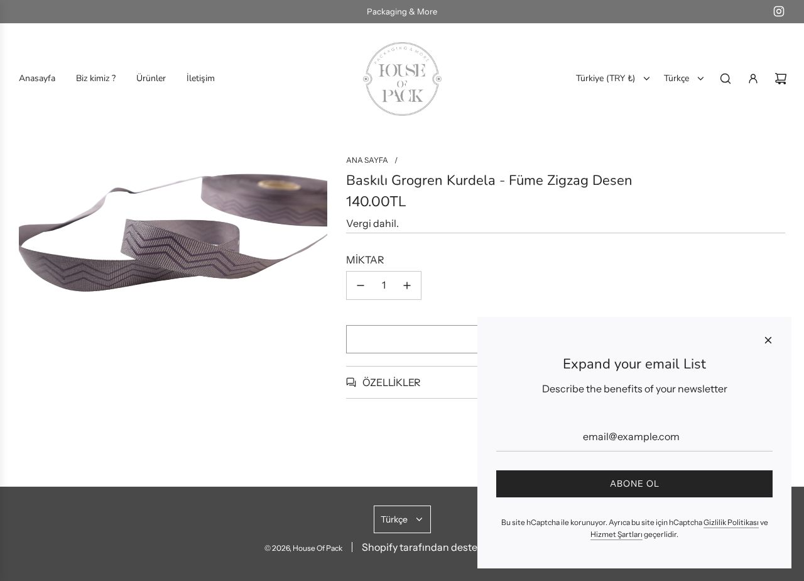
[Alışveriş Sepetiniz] (781, 78)
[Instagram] (779, 11)
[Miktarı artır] (407, 285)
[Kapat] (768, 340)
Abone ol (635, 483)
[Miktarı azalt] (360, 285)
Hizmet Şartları (616, 534)
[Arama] (725, 78)
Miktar (365, 259)
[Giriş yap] (753, 78)
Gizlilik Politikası (731, 522)
